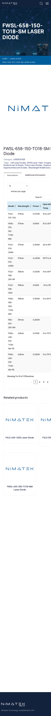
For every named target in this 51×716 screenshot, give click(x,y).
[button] (15, 206)
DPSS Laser (32, 162)
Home (4, 59)
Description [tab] (12, 175)
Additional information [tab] (35, 175)
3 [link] (43, 382)
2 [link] (39, 382)
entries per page (18, 191)
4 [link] (47, 382)
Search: (38, 197)
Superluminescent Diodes (16, 167)
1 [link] (35, 382)
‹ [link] (31, 382)
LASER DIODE (15, 59)
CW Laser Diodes (18, 162)
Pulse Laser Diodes (33, 165)
